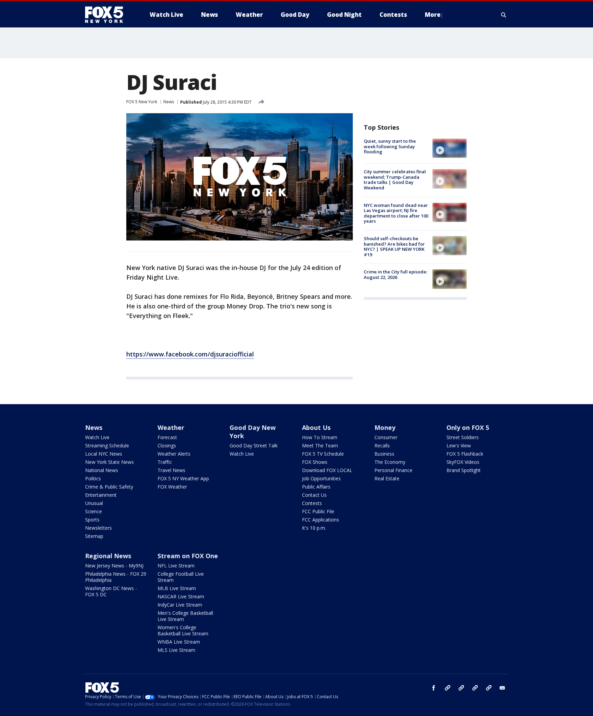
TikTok (461, 687)
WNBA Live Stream (179, 641)
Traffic (165, 462)
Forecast (167, 437)
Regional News (108, 556)
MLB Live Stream (177, 588)
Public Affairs (316, 486)
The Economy (389, 462)
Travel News (171, 470)
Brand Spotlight (463, 470)
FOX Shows (314, 462)
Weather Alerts (174, 453)
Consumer (385, 437)
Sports (92, 519)
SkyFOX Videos (462, 462)
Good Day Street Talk (254, 445)
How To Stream (319, 437)
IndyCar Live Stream (180, 604)
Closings (167, 445)
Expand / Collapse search (504, 15)
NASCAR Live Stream (181, 596)
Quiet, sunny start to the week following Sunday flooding (390, 146)
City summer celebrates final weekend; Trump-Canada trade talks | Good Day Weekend (395, 179)
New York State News (109, 462)
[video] (449, 148)
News (168, 102)
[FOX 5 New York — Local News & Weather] (107, 15)
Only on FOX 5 (467, 427)
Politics (93, 478)
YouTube (474, 687)
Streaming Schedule (107, 445)
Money (384, 427)
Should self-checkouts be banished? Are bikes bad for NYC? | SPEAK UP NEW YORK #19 (394, 246)
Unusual (94, 503)
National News (101, 470)
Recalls (382, 445)
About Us (316, 427)
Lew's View (458, 445)
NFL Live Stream (176, 565)
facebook (433, 687)
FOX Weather (172, 486)
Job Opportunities (321, 478)
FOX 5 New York (141, 102)
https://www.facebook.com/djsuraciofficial (190, 354)
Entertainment (101, 495)
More (433, 15)
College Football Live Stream (181, 577)
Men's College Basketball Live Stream (185, 616)
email (502, 687)
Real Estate (386, 478)
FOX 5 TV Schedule (323, 453)
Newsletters (98, 528)
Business (384, 453)
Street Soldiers (462, 437)
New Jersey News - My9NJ (114, 565)
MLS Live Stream (176, 650)
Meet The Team (320, 445)
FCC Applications (320, 519)
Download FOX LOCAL (327, 470)
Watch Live (97, 437)
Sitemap (94, 536)
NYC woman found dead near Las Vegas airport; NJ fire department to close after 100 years (396, 213)
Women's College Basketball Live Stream (183, 630)
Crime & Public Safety (109, 486)
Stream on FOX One (188, 556)
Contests (312, 503)
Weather (171, 427)
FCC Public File (318, 511)
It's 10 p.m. (314, 528)
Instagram (447, 687)
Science (93, 511)
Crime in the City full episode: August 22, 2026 (395, 274)
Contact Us (314, 495)
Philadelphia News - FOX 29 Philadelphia (115, 577)
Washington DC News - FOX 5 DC (111, 591)
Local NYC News (103, 453)
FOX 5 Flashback (464, 453)
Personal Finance (393, 470)
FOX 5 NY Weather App (183, 478)
